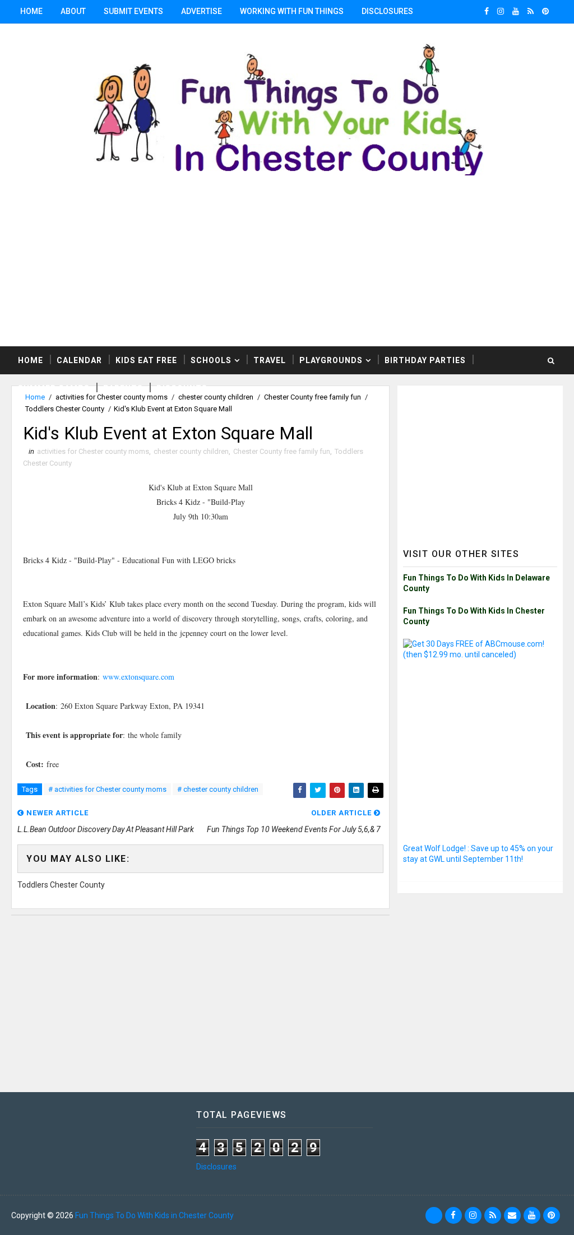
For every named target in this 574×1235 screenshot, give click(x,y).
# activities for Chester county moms (107, 789)
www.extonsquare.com (138, 676)
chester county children (191, 451)
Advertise (201, 11)
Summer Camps (54, 388)
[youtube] (516, 11)
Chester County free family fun (281, 451)
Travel (269, 360)
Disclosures (387, 11)
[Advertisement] (287, 268)
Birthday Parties (425, 360)
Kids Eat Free (146, 360)
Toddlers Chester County (64, 409)
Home (31, 11)
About (73, 11)
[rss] (530, 11)
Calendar (79, 360)
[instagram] (500, 11)
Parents (123, 388)
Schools (211, 360)
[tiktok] (433, 1215)
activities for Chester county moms (93, 451)
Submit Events (133, 11)
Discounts (181, 388)
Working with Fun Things (292, 11)
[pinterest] (545, 11)
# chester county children (217, 789)
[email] (512, 1215)
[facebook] (487, 11)
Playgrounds (331, 360)
